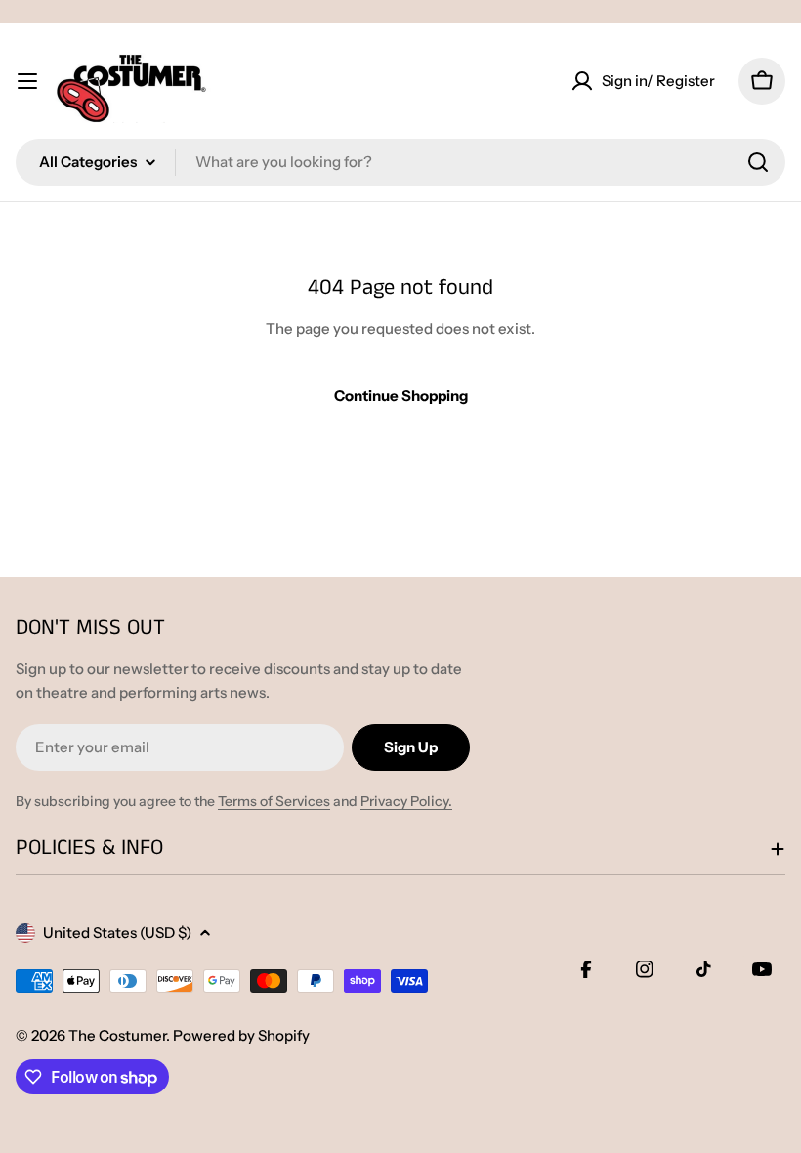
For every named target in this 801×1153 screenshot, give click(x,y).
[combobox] (400, 162)
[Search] (758, 162)
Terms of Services (274, 801)
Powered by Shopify (241, 1035)
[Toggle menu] (27, 81)
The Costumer (117, 1035)
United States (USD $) (117, 932)
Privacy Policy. (406, 801)
